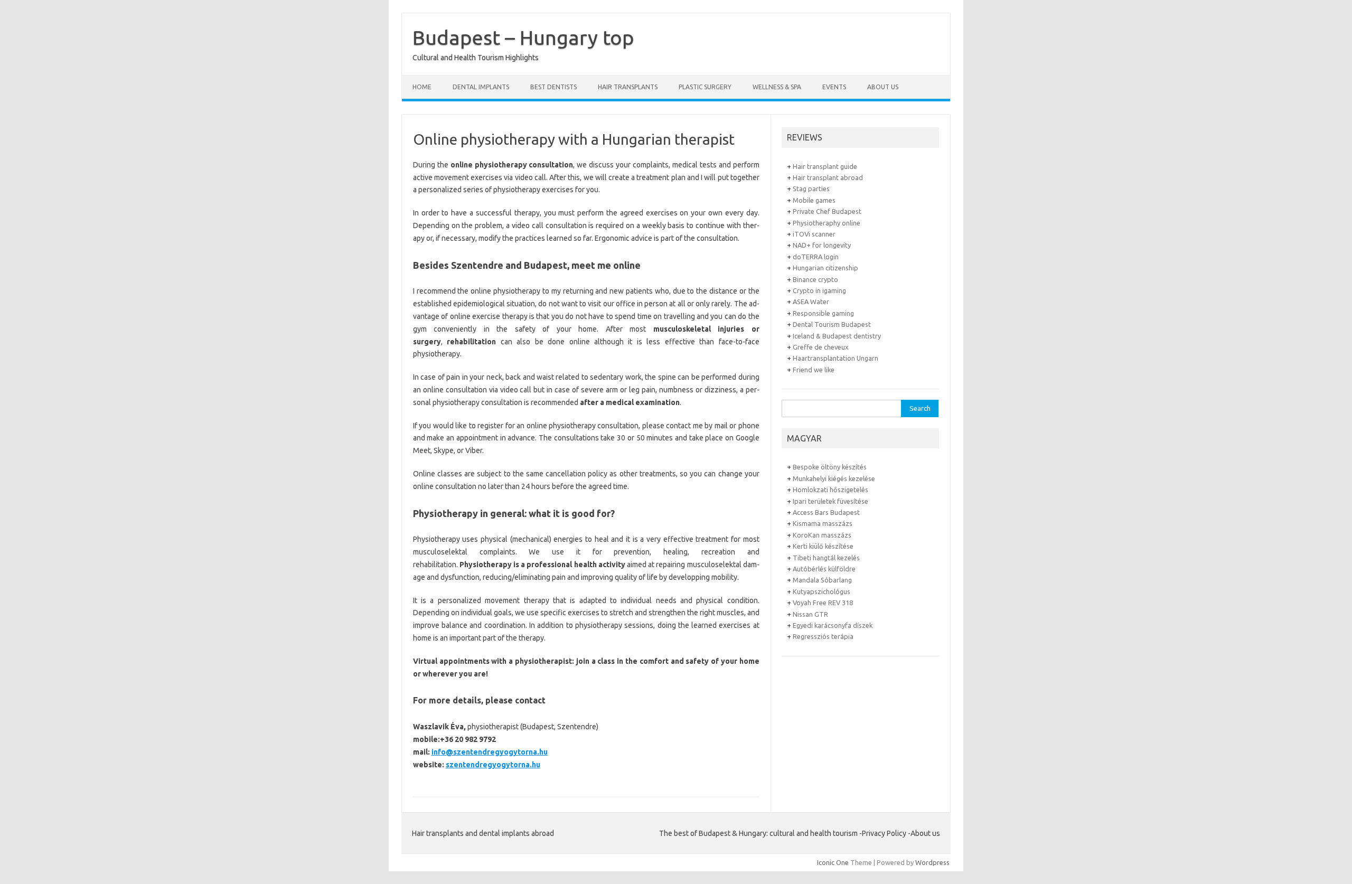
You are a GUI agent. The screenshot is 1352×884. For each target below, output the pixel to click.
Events (834, 86)
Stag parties (811, 188)
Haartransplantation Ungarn (835, 358)
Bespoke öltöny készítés (830, 467)
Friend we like (813, 369)
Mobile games (814, 200)
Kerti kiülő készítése (823, 546)
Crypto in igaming (819, 290)
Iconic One (833, 862)
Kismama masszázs (822, 523)
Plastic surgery (705, 86)
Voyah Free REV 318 (823, 602)
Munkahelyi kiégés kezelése (834, 478)
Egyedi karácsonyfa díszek (832, 625)
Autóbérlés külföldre (824, 568)
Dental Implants (481, 86)
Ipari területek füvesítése (830, 501)
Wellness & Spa (777, 86)
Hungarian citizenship (825, 267)
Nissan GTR (810, 614)
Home (421, 86)
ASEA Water (811, 301)
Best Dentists (553, 86)
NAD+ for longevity (822, 245)
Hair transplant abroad (828, 177)
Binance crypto (815, 279)
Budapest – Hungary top (523, 37)
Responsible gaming (823, 313)
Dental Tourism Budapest (832, 324)
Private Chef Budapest (827, 211)
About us (882, 86)
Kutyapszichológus (821, 591)
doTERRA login (816, 256)
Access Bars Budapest (826, 512)
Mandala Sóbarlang (822, 580)
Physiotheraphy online (826, 223)
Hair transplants (628, 86)
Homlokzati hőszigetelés (830, 489)
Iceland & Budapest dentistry (837, 336)
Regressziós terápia (823, 636)
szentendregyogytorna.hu (493, 764)
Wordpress (932, 862)
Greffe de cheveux (821, 347)
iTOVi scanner (814, 234)
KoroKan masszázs (822, 535)
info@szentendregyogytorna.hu (489, 752)
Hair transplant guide (825, 166)
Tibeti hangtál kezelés (826, 557)
